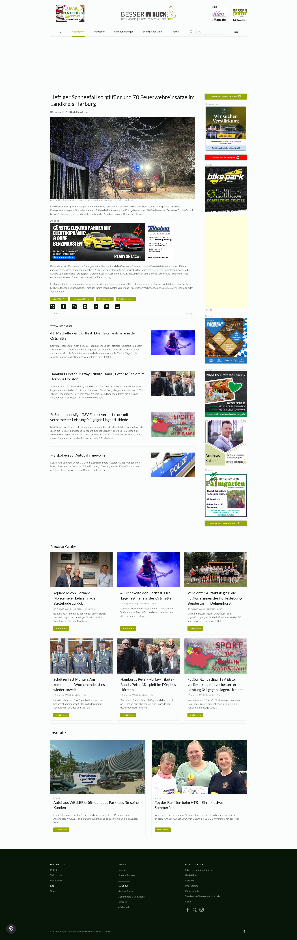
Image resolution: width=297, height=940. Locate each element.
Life (86, 112)
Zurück (56, 313)
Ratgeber (123, 886)
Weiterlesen (61, 829)
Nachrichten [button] (78, 31)
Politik (53, 870)
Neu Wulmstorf (79, 299)
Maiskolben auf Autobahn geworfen (79, 455)
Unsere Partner (126, 875)
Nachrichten (57, 864)
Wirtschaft (56, 875)
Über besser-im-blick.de (199, 870)
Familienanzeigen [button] (123, 31)
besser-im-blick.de (196, 864)
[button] (236, 31)
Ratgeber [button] (99, 31)
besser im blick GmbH (99, 931)
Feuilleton (56, 880)
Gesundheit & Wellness (131, 896)
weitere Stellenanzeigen (223, 157)
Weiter (189, 313)
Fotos (175, 31)
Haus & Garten (126, 891)
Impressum (191, 886)
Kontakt (189, 880)
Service (122, 864)
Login (188, 901)
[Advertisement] (148, 59)
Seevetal (57, 299)
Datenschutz (192, 891)
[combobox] (206, 32)
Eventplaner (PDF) (153, 31)
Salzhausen (123, 299)
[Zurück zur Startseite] (148, 13)
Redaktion (191, 875)
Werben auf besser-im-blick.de (202, 896)
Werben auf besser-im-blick (223, 96)
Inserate (122, 870)
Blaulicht (102, 299)
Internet (122, 902)
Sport (53, 891)
